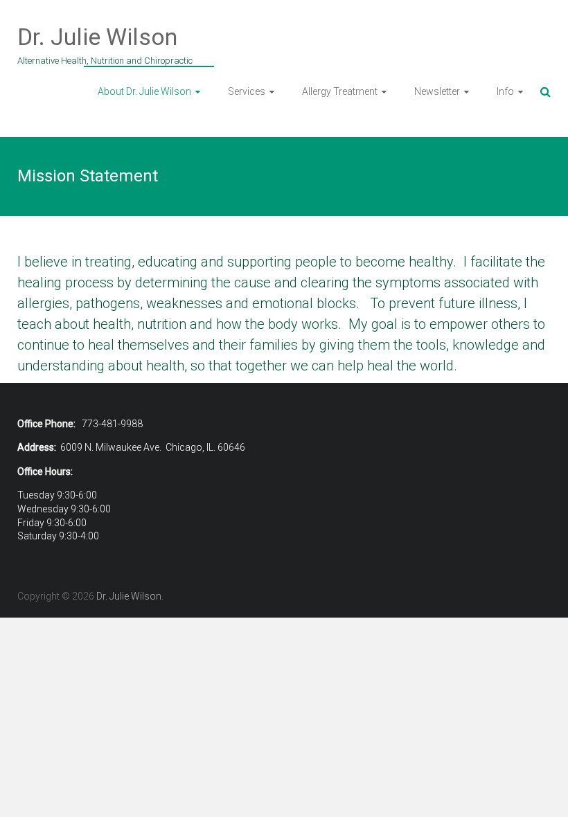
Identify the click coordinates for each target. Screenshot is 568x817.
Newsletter (437, 91)
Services (246, 91)
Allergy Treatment (340, 91)
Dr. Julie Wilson (97, 37)
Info (505, 91)
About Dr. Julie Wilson (144, 91)
